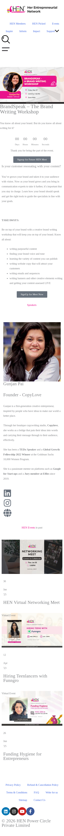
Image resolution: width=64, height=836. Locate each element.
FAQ (36, 792)
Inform (22, 31)
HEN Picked (38, 23)
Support (51, 31)
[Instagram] (14, 811)
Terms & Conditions (16, 792)
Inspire (9, 31)
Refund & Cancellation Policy (42, 784)
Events (55, 23)
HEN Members (18, 23)
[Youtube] (22, 811)
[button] (57, 31)
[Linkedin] (6, 811)
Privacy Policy (13, 784)
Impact (36, 31)
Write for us (52, 792)
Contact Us (39, 800)
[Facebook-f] (30, 811)
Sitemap (23, 800)
